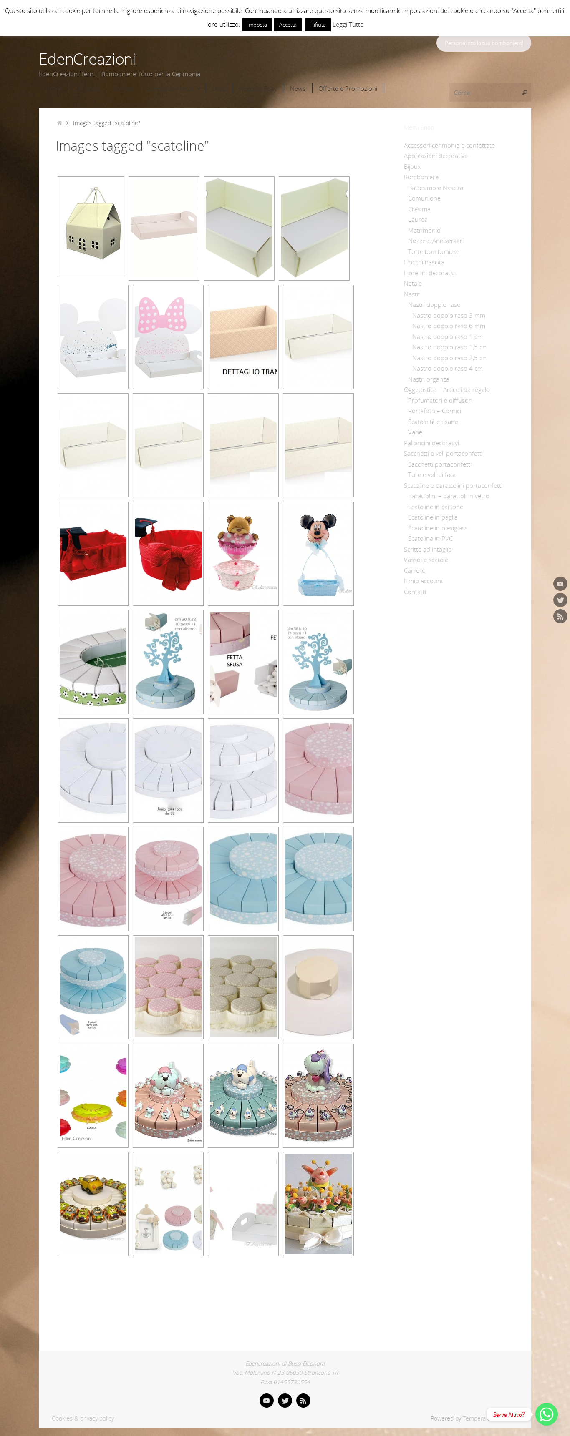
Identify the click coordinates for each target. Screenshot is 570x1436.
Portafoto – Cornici (434, 411)
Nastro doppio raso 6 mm (448, 325)
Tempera (474, 1418)
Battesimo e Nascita (435, 187)
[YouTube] (560, 584)
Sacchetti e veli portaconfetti (443, 453)
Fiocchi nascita (424, 262)
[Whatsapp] (546, 1414)
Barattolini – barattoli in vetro (448, 496)
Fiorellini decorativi (430, 273)
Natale (413, 283)
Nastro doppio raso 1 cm (447, 336)
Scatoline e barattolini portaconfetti (453, 485)
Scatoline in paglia (433, 517)
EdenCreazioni (87, 59)
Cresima (419, 209)
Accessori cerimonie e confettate (449, 145)
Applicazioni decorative (436, 155)
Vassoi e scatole (426, 559)
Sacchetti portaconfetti (440, 464)
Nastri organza (428, 379)
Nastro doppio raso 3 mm (448, 315)
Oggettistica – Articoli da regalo (447, 389)
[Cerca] (524, 92)
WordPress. (508, 1418)
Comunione (424, 198)
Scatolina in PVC (430, 538)
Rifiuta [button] (318, 24)
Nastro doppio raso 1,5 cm (450, 347)
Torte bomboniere (433, 251)
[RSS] (560, 616)
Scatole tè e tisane (433, 421)
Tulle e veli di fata (432, 474)
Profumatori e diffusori (440, 400)
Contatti (415, 591)
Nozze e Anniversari (436, 240)
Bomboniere (421, 177)
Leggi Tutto (348, 24)
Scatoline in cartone (435, 506)
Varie (415, 432)
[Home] (59, 123)
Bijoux (412, 166)
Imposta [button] (257, 24)
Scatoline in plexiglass (438, 528)
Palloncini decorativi (431, 443)
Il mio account (423, 581)
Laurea (418, 219)
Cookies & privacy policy (83, 1418)
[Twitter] (560, 600)
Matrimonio (424, 230)
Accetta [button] (288, 24)
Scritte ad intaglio (428, 549)
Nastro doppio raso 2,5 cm (450, 358)
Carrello (415, 570)
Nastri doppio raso (434, 304)
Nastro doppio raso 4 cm (447, 368)
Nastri (412, 294)
